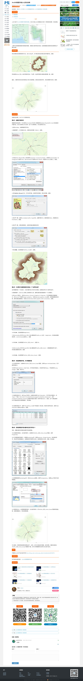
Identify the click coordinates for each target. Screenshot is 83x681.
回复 (58, 644)
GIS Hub (37, 672)
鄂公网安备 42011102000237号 (54, 679)
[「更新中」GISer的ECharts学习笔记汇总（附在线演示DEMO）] (62, 41)
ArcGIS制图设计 (52, 5)
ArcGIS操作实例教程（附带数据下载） (72, 45)
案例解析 (16, 14)
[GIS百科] (68, 28)
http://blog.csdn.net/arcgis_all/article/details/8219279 (40, 553)
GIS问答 (7, 30)
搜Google (77, 2)
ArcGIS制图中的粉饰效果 (23, 22)
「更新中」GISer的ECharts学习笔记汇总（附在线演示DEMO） (72, 40)
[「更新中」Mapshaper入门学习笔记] (62, 36)
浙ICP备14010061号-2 (43, 679)
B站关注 (56, 590)
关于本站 (4, 672)
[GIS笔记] (66, 28)
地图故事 (7, 28)
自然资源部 (21, 675)
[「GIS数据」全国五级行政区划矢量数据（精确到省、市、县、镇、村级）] (69, 11)
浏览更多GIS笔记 (70, 49)
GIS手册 (7, 14)
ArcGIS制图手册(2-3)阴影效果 (21, 632)
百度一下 (73, 2)
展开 (36, 19)
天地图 (29, 675)
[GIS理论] (78, 28)
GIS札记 (7, 32)
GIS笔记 (7, 8)
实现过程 (16, 16)
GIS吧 (20, 673)
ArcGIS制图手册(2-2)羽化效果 (41, 9)
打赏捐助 (47, 672)
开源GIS (7, 26)
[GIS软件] (61, 28)
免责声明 (4, 674)
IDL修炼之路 (68, 30)
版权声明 (4, 673)
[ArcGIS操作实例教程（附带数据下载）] (62, 45)
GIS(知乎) (38, 673)
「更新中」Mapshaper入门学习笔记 (72, 35)
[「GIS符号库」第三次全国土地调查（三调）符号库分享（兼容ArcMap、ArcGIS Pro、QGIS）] (69, 15)
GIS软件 (7, 24)
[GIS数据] (63, 28)
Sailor (21, 588)
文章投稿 (47, 673)
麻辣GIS (18, 9)
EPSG (20, 672)
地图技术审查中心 (22, 676)
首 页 (7, 6)
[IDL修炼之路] (62, 32)
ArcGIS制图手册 (44, 5)
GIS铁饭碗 (8, 36)
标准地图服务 (38, 675)
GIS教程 (7, 18)
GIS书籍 (7, 12)
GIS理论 (7, 16)
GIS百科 (7, 22)
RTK (28, 672)
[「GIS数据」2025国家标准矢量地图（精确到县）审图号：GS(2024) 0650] (69, 25)
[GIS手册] (75, 28)
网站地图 (37, 679)
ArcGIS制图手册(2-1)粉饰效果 (21, 629)
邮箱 (37, 649)
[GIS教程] (71, 28)
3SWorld (29, 673)
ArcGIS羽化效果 (15, 6)
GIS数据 (7, 20)
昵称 (13, 649)
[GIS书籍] (73, 28)
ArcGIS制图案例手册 (31, 5)
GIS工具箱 (8, 34)
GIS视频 (7, 10)
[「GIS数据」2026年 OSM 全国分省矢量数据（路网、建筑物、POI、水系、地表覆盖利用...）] (69, 20)
